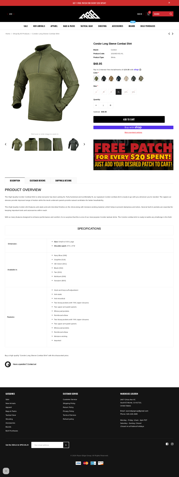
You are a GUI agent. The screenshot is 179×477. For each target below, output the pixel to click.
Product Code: (99, 54)
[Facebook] (167, 444)
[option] (45, 83)
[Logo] (89, 13)
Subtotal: (96, 112)
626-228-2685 (132, 414)
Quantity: (96, 99)
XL (119, 92)
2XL (126, 92)
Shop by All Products (21, 34)
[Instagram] (172, 444)
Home (8, 34)
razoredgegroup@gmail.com (137, 411)
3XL (133, 92)
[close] (169, 3)
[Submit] (66, 445)
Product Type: (98, 57)
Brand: (96, 50)
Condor (114, 50)
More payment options (133, 132)
